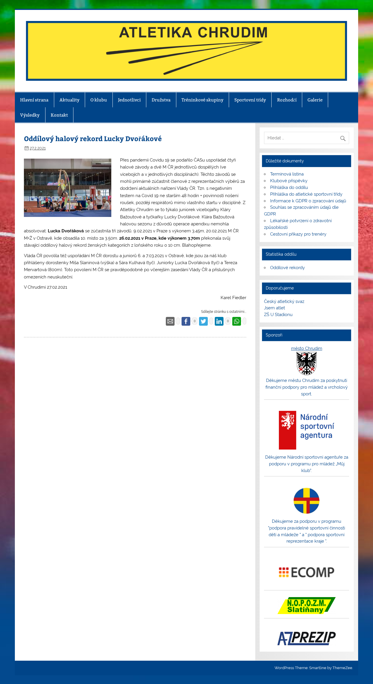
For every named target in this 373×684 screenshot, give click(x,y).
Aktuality (69, 100)
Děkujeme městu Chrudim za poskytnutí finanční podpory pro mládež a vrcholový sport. (306, 387)
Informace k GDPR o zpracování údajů (308, 201)
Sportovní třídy (250, 100)
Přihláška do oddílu (289, 187)
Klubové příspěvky (288, 180)
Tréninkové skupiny (203, 100)
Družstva (161, 100)
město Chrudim (306, 348)
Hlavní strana (34, 100)
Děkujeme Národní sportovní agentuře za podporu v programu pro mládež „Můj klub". (306, 464)
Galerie (315, 100)
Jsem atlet (274, 308)
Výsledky (30, 115)
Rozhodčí (287, 100)
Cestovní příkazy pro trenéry (298, 234)
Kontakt (59, 115)
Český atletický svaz (284, 301)
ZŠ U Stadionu (278, 314)
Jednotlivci (129, 100)
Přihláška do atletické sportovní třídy (306, 194)
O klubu (98, 100)
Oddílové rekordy (287, 267)
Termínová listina (287, 174)
